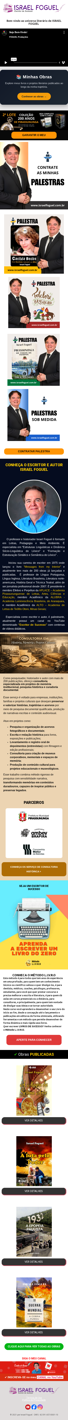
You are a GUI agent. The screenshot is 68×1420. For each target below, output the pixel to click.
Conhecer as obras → (34, 96)
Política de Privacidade (34, 1400)
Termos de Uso (34, 1397)
